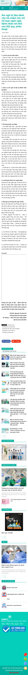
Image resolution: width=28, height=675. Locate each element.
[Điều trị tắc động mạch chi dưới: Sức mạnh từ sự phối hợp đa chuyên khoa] (5, 357)
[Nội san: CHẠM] (14, 522)
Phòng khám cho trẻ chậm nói (8, 330)
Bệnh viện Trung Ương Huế (14, 605)
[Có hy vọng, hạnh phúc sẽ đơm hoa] (5, 501)
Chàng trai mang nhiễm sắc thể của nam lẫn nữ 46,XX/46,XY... (13, 489)
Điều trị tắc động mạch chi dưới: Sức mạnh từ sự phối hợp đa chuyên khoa (18, 357)
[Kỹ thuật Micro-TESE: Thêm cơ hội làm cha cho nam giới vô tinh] (5, 430)
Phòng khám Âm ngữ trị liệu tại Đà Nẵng (10, 328)
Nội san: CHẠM (7, 533)
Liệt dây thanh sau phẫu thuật (8, 326)
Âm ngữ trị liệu (11, 325)
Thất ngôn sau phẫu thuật (7, 332)
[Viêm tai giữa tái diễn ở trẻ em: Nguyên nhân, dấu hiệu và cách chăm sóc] (5, 383)
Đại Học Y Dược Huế (12, 587)
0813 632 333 (14, 673)
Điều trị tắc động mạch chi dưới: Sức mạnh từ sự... (13, 566)
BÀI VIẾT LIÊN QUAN (7, 349)
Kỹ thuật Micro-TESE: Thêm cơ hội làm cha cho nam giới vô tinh (17, 430)
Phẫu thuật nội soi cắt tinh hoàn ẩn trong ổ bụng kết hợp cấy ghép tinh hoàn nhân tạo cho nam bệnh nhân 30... (17, 392)
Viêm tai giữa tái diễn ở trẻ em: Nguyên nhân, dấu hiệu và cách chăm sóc (18, 382)
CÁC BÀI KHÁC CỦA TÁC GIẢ (9, 351)
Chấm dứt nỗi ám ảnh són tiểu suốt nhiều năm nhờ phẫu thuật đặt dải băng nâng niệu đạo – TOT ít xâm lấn (18, 412)
